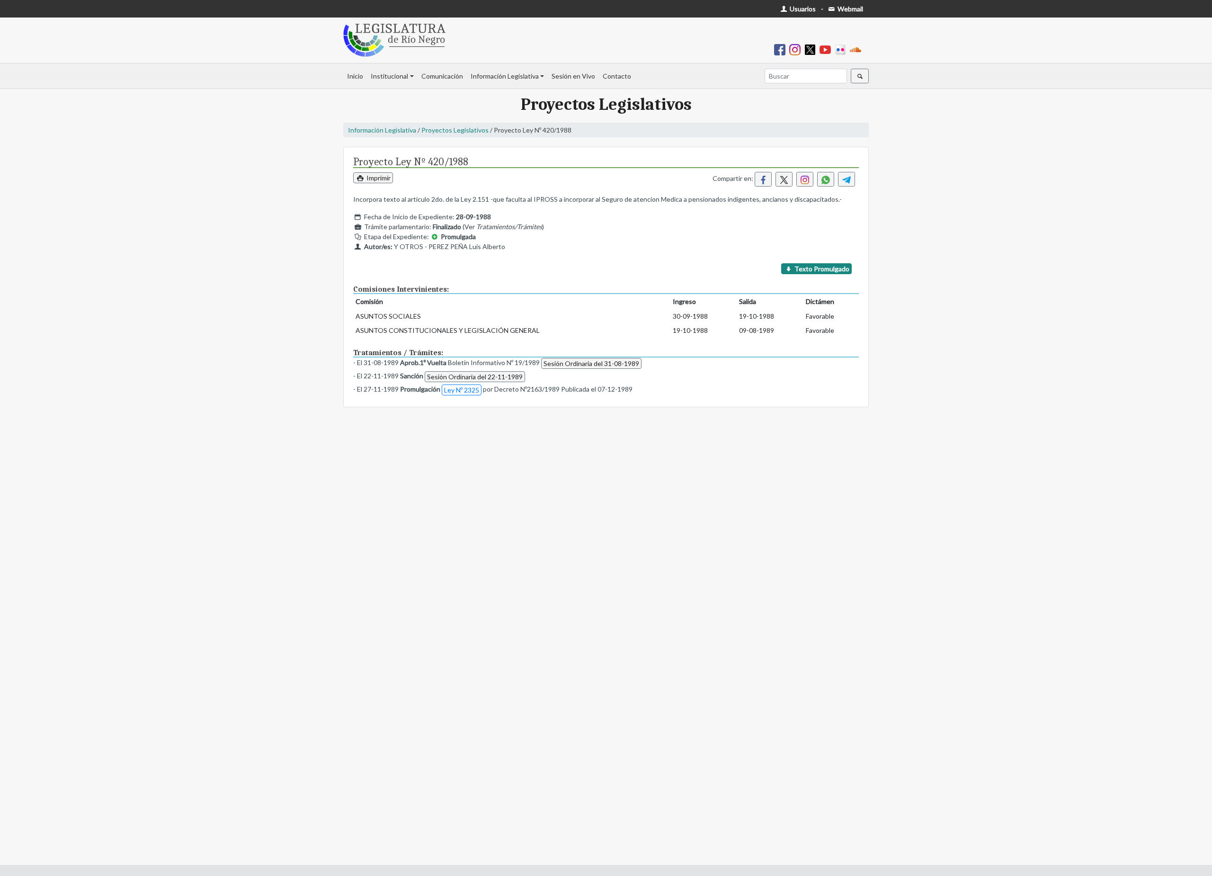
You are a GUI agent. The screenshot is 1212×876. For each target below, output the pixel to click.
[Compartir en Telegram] (846, 179)
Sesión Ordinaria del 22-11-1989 (475, 377)
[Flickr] (842, 49)
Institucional (389, 76)
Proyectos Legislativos (455, 130)
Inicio (355, 76)
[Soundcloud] (857, 49)
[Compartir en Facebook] (763, 179)
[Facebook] (781, 49)
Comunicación (442, 76)
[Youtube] (827, 49)
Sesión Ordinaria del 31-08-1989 (591, 363)
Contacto (617, 76)
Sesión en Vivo (573, 76)
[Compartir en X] (784, 179)
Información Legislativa (505, 76)
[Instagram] (796, 49)
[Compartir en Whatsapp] (825, 179)
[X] (812, 49)
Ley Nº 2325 (461, 390)
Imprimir (378, 178)
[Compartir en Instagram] (804, 179)
